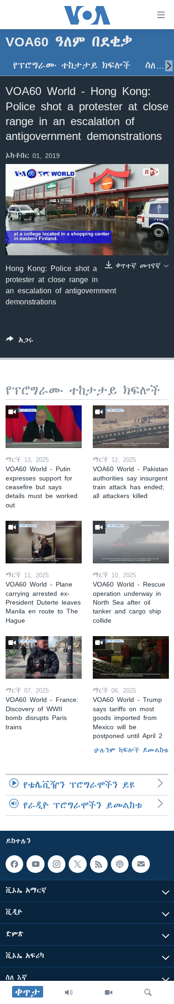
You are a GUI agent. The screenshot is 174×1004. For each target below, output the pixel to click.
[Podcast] (120, 864)
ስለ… (154, 65)
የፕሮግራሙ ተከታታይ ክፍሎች (71, 65)
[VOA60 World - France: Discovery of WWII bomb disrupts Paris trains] (44, 657)
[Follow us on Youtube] (35, 864)
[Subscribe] (140, 864)
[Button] (19, 341)
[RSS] (99, 864)
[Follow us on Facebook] (14, 864)
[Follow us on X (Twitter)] (77, 864)
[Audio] (69, 992)
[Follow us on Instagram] (56, 864)
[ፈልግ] (148, 992)
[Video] (108, 992)
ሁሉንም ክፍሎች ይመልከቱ (131, 750)
